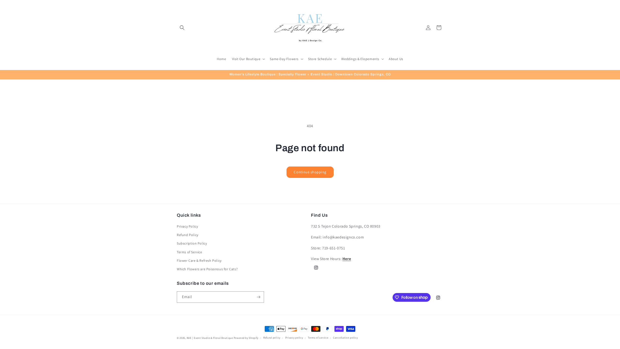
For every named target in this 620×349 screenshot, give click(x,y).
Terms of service (318, 337)
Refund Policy (187, 235)
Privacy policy (294, 337)
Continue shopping (310, 172)
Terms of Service (189, 252)
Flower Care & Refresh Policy (199, 260)
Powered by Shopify (246, 338)
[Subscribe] (258, 297)
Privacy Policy (187, 226)
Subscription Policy (192, 243)
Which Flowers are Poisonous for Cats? (207, 269)
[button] (182, 27)
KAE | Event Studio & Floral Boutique (210, 338)
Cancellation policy (345, 337)
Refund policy (271, 337)
